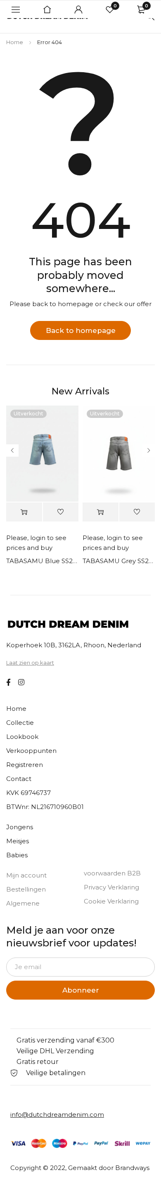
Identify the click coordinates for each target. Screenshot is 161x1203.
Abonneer (80, 990)
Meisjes (17, 841)
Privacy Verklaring (111, 887)
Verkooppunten (31, 751)
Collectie (20, 723)
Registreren (24, 765)
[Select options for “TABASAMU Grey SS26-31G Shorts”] (100, 512)
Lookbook (22, 737)
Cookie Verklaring (111, 901)
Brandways (132, 1168)
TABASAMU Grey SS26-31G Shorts (119, 561)
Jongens (19, 827)
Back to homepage (81, 330)
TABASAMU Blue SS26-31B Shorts (42, 561)
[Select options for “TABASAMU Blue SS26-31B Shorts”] (24, 512)
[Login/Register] (78, 9)
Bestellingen (26, 889)
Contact (18, 779)
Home (14, 42)
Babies (17, 855)
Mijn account (26, 875)
